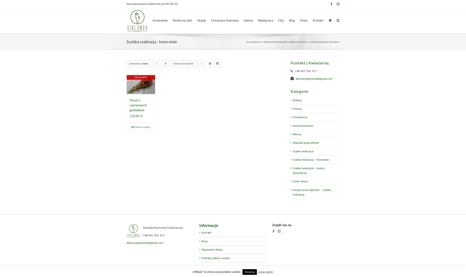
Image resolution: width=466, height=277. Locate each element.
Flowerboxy (300, 117)
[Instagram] (279, 231)
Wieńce (297, 134)
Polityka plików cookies (216, 258)
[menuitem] (163, 20)
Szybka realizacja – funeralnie (311, 159)
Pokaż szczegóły (142, 127)
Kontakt (207, 232)
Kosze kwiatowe (303, 125)
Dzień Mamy (300, 181)
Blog (204, 241)
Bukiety (297, 100)
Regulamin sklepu (212, 249)
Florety (297, 109)
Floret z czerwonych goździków (138, 105)
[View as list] (217, 63)
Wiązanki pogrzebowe (306, 142)
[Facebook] (273, 231)
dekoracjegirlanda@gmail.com (314, 78)
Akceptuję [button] (250, 272)
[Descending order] (165, 63)
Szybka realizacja (303, 151)
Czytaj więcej (265, 272)
